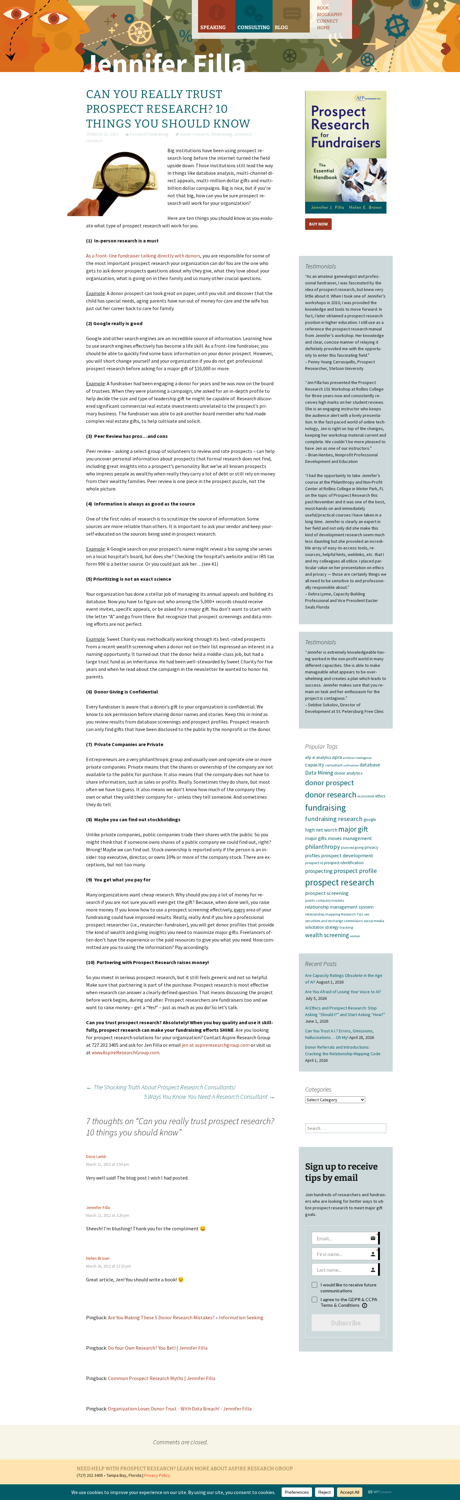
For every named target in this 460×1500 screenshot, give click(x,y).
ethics (380, 796)
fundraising (221, 134)
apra (337, 757)
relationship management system (339, 907)
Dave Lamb (96, 1156)
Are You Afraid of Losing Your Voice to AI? (343, 991)
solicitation (314, 927)
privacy (371, 847)
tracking (346, 927)
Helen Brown (98, 1258)
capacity (314, 764)
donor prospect (329, 782)
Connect (327, 21)
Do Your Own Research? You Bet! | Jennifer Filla (157, 1348)
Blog (281, 27)
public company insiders (324, 900)
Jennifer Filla (98, 1207)
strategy (332, 927)
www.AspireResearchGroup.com (125, 1052)
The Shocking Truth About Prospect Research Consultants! (161, 1087)
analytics (323, 757)
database (370, 764)
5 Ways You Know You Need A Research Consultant (209, 1096)
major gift (353, 828)
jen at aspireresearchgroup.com (216, 1045)
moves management (350, 838)
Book (323, 8)
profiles (312, 856)
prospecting (319, 871)
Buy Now (318, 224)
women (355, 936)
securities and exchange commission (334, 921)
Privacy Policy (157, 1475)
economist (365, 796)
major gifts (316, 838)
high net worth (321, 830)
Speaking (213, 27)
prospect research (339, 882)
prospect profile (355, 871)
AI (313, 757)
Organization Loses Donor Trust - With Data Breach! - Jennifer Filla (180, 1408)
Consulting (254, 27)
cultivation (351, 765)
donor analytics (348, 773)
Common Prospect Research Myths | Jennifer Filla (161, 1378)
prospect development (347, 855)
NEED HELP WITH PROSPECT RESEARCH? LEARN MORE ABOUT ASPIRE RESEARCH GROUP (185, 1468)
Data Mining (319, 772)
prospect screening (327, 893)
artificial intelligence (357, 758)
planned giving (352, 847)
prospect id (314, 862)
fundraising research (334, 819)
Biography (329, 14)
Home (323, 27)
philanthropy (322, 846)
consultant (334, 765)
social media (374, 920)
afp (308, 757)
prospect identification (344, 862)
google (370, 819)
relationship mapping (322, 914)
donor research (194, 134)
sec (367, 914)
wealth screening (327, 935)
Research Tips (352, 914)
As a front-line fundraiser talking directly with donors (143, 255)
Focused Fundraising (149, 134)
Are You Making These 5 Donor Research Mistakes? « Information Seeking (185, 1317)
